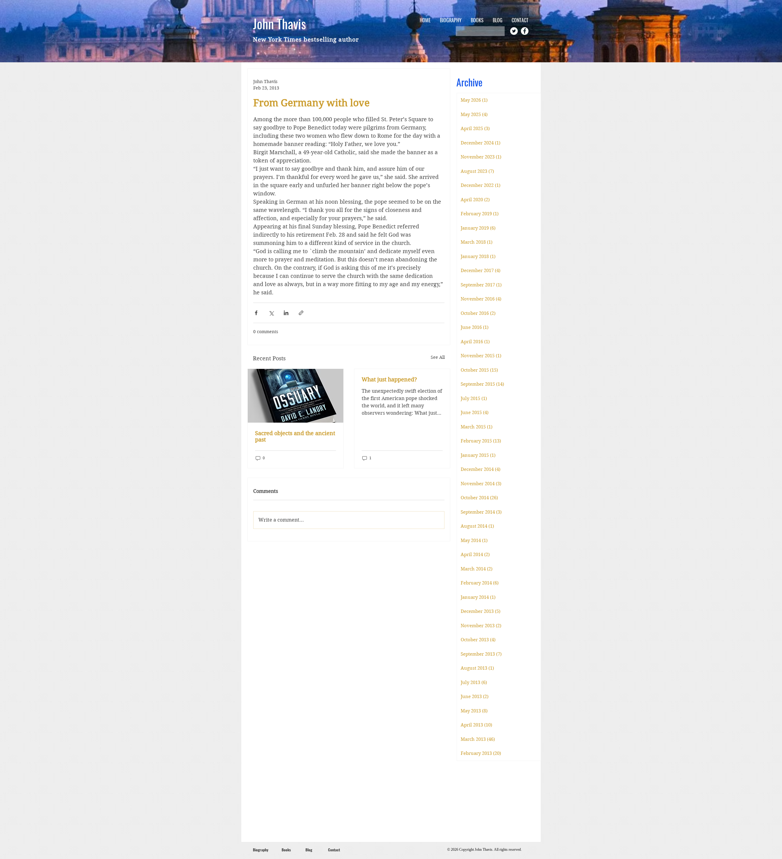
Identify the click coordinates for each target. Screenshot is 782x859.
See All (438, 357)
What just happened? (389, 379)
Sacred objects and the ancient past (295, 436)
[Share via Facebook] (256, 313)
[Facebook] (524, 31)
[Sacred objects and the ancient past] (295, 396)
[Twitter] (514, 31)
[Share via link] (301, 313)
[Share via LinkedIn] (286, 313)
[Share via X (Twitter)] (271, 313)
